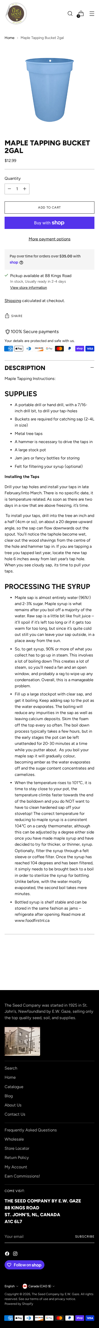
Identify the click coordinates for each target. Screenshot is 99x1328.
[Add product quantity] (24, 189)
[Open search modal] (70, 13)
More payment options (50, 239)
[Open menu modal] (92, 13)
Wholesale (14, 1139)
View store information (28, 287)
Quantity (13, 178)
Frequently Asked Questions (31, 1130)
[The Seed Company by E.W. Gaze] (16, 13)
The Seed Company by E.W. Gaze (55, 1294)
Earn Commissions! (22, 1176)
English (10, 1286)
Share (16, 316)
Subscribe (84, 1236)
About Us (13, 1105)
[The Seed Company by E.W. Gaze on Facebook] (8, 1254)
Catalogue (14, 1086)
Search (11, 1068)
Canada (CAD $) (39, 1286)
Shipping (13, 300)
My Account (16, 1167)
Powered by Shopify (19, 1304)
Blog (9, 1095)
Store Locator (17, 1148)
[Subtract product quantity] (9, 189)
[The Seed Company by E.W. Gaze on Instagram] (16, 1254)
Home (9, 37)
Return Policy (17, 1157)
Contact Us (15, 1114)
